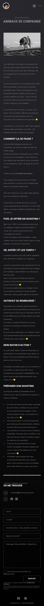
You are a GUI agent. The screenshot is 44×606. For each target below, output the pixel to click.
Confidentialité (30, 582)
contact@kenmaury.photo (22, 493)
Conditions (7, 584)
